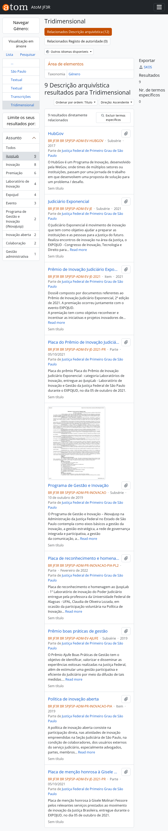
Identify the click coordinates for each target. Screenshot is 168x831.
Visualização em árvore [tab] (21, 43)
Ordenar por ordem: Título (74, 102)
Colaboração (21, 244)
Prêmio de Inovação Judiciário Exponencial (84, 269)
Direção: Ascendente (115, 102)
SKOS (148, 67)
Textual (16, 80)
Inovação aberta (21, 235)
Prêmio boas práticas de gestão (78, 631)
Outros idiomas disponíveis (69, 52)
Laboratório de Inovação (21, 184)
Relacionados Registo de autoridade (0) (77, 41)
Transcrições (21, 96)
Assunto (14, 138)
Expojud (21, 195)
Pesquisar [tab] (27, 54)
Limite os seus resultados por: (21, 120)
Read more (78, 249)
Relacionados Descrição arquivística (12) (78, 32)
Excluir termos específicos (115, 117)
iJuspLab (21, 157)
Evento (21, 204)
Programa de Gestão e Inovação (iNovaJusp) (21, 219)
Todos (11, 147)
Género (74, 74)
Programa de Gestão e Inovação (78, 485)
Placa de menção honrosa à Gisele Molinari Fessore (84, 771)
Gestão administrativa (21, 254)
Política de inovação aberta (73, 699)
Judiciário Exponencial (68, 201)
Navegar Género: (21, 25)
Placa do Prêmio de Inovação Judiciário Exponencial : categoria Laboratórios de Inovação (84, 342)
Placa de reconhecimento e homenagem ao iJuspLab (84, 558)
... (12, 63)
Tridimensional (22, 105)
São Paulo (18, 71)
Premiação (21, 174)
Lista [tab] (9, 54)
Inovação (21, 165)
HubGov (56, 133)
